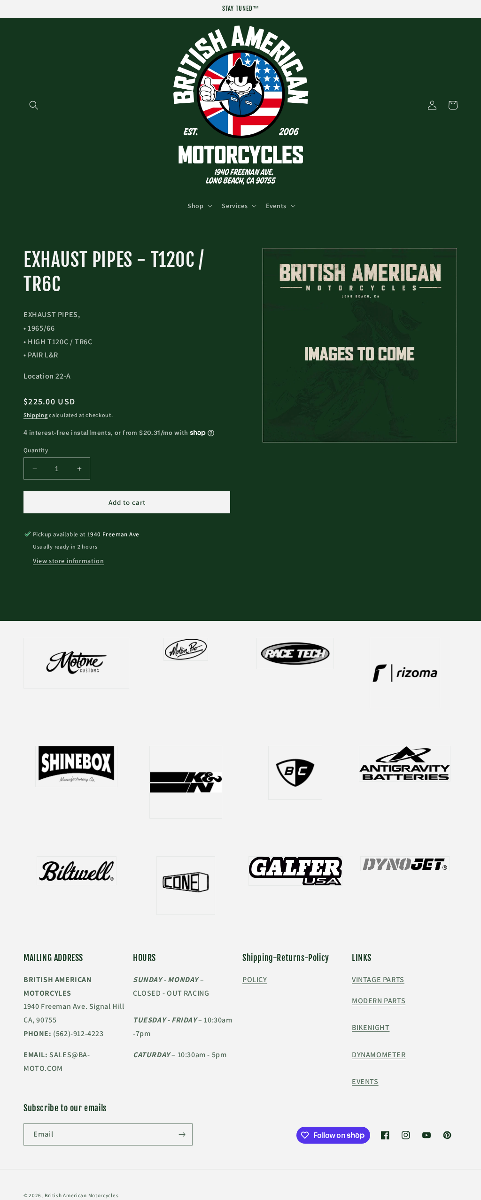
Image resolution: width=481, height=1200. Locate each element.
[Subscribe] (181, 1134)
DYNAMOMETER (379, 1055)
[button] (33, 105)
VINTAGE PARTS (378, 979)
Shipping (35, 414)
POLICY (254, 979)
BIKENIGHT (370, 1027)
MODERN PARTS (378, 1001)
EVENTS (365, 1081)
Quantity (35, 450)
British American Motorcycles (82, 1195)
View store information (68, 561)
